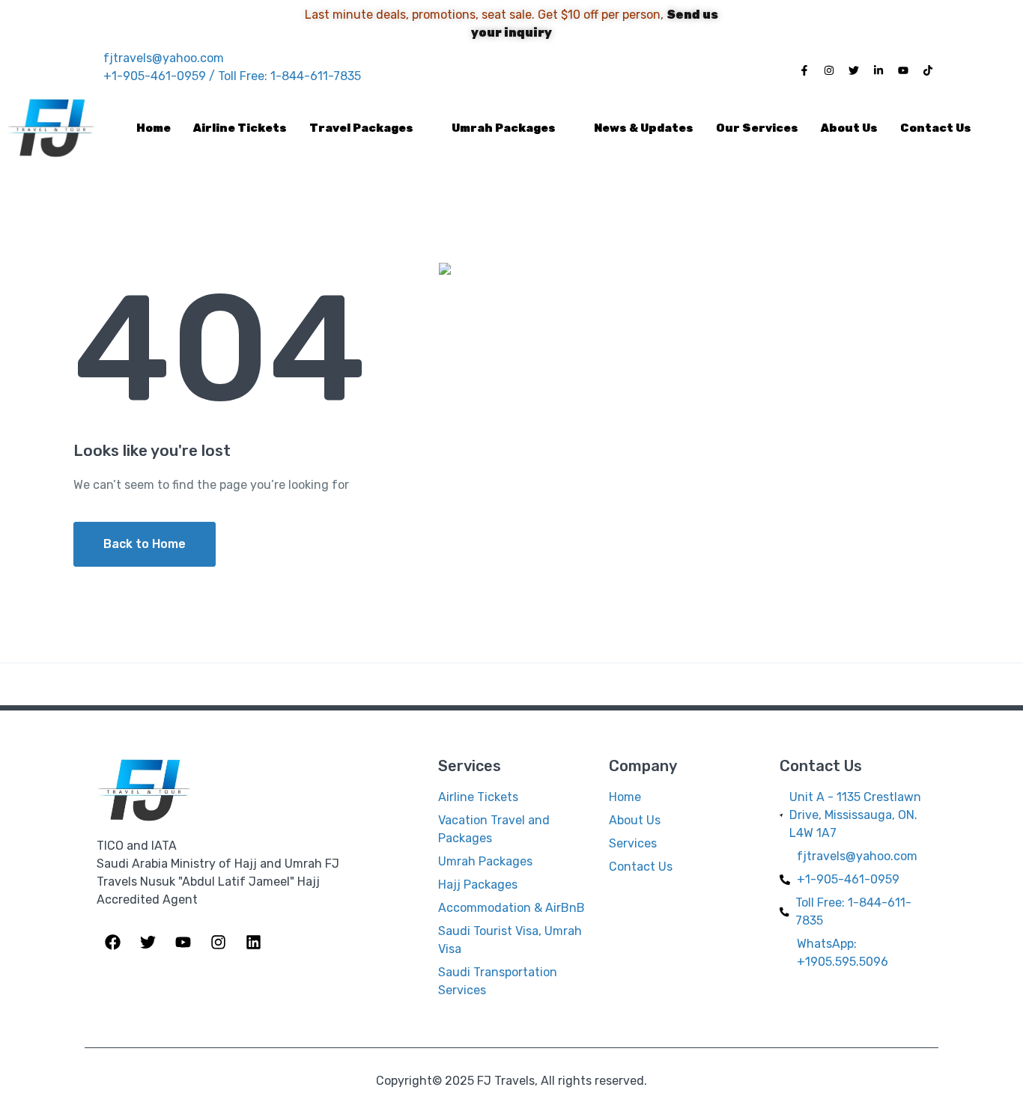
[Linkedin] (253, 939)
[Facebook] (112, 939)
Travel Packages (361, 128)
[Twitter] (853, 67)
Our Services (757, 128)
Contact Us (935, 128)
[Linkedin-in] (878, 67)
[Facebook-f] (804, 67)
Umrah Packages (504, 128)
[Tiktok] (927, 67)
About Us (849, 128)
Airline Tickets (240, 128)
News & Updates (643, 128)
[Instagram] (829, 67)
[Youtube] (903, 67)
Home (153, 128)
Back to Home (144, 544)
